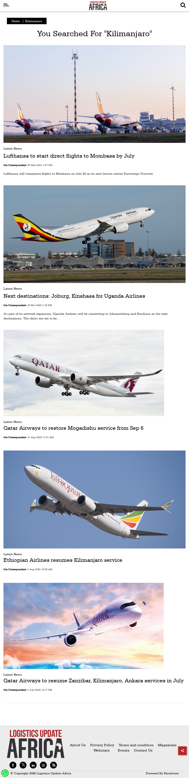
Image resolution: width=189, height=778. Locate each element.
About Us (78, 745)
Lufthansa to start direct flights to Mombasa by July (69, 156)
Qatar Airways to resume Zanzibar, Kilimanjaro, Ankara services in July (93, 680)
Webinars (102, 750)
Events (122, 750)
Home (16, 21)
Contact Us (143, 750)
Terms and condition (136, 745)
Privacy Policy (102, 745)
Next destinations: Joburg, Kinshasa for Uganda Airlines (74, 296)
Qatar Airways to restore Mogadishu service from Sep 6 (73, 428)
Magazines (167, 745)
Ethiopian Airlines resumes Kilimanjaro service (62, 560)
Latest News (12, 148)
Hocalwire (171, 773)
